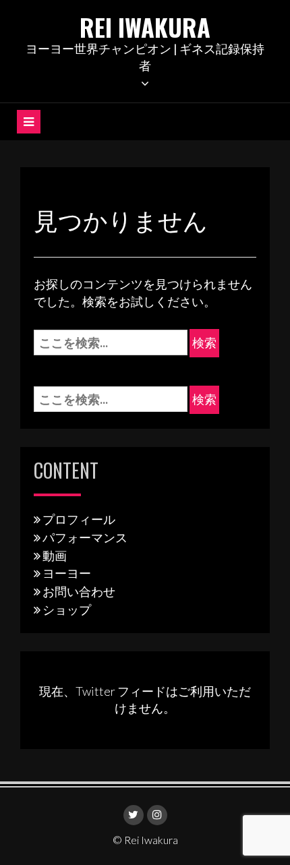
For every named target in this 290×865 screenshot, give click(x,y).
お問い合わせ (78, 591)
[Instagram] (157, 815)
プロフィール (78, 519)
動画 (54, 555)
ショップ (66, 609)
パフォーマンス (84, 537)
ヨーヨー (66, 573)
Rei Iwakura (145, 26)
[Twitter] (133, 815)
